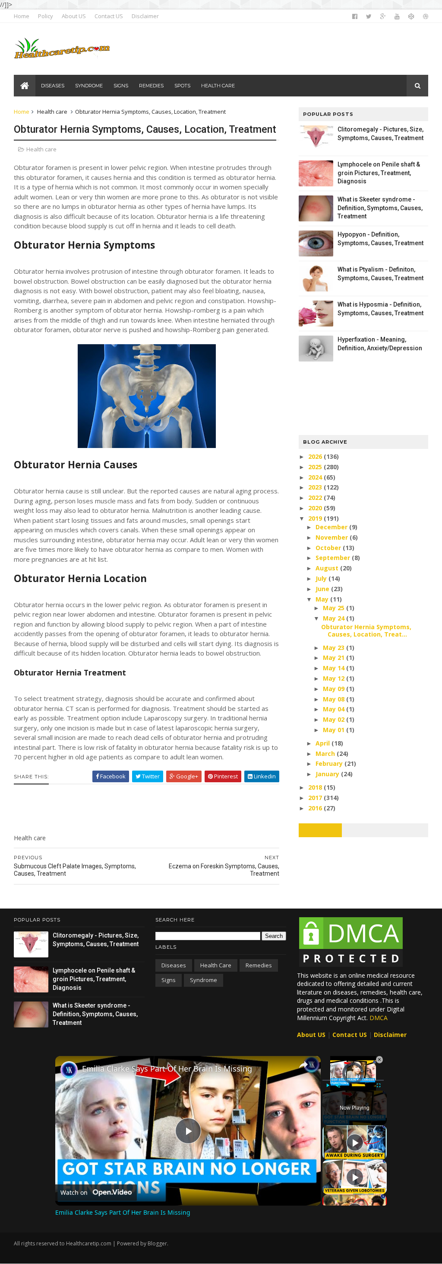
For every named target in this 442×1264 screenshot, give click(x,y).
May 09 (334, 689)
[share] (303, 1064)
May (323, 599)
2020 (316, 508)
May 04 (334, 709)
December (332, 527)
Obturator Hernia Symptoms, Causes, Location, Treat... (366, 630)
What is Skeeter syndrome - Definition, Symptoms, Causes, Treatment (380, 208)
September (334, 558)
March (326, 753)
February (330, 763)
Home (21, 16)
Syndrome (203, 980)
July (322, 578)
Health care (52, 111)
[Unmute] (338, 1085)
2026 (316, 456)
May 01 (334, 730)
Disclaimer (145, 16)
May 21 (334, 657)
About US (74, 16)
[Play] (327, 1085)
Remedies (259, 965)
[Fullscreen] (378, 1085)
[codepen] (411, 16)
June (323, 589)
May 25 (334, 608)
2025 (316, 467)
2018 (316, 787)
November (333, 537)
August (328, 568)
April (324, 743)
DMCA (378, 1018)
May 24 (334, 618)
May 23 (334, 647)
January (328, 774)
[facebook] (354, 16)
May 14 (334, 668)
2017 (316, 798)
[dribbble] (425, 16)
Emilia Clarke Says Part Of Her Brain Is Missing (167, 1068)
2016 (316, 808)
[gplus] (383, 16)
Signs (168, 980)
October (329, 548)
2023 (316, 487)
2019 (316, 518)
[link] (69, 1069)
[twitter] (369, 16)
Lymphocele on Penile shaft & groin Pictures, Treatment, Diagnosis (379, 173)
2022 (316, 497)
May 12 (334, 678)
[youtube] (397, 16)
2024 (316, 477)
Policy (45, 16)
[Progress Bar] (353, 1080)
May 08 (334, 699)
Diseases (173, 965)
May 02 (334, 719)
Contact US (109, 16)
